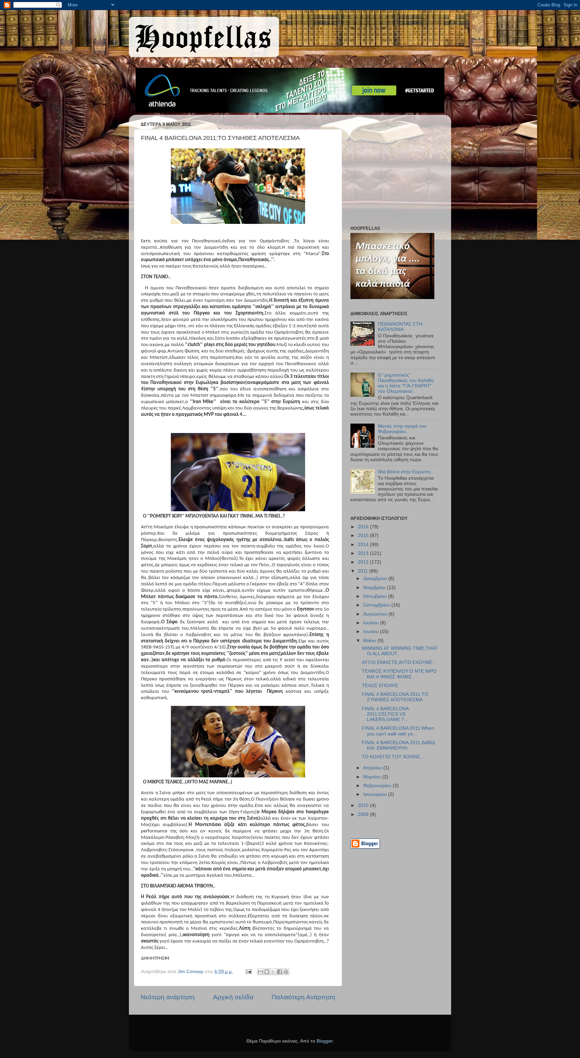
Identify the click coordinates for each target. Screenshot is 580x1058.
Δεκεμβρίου (375, 578)
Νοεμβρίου (375, 587)
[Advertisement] (392, 172)
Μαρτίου (372, 776)
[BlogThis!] (266, 971)
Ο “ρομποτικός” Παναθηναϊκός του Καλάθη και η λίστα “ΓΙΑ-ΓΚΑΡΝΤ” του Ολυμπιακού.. (406, 383)
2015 (364, 535)
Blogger (325, 1041)
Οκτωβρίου (375, 596)
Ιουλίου (371, 622)
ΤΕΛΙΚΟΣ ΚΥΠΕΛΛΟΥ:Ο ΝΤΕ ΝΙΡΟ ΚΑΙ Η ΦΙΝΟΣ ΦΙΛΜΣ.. (399, 674)
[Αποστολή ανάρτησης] (248, 971)
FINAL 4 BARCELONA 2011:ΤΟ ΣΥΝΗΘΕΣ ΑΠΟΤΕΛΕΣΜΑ (395, 697)
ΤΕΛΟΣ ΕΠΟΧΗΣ (380, 685)
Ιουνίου (371, 631)
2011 (363, 571)
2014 (364, 544)
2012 (364, 562)
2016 (364, 526)
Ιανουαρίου (375, 794)
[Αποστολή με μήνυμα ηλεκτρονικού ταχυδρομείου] (260, 971)
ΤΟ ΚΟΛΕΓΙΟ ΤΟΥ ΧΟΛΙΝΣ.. (392, 756)
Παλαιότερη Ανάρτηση (303, 997)
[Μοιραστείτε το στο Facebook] (279, 971)
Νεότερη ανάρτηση (168, 997)
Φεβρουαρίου (378, 785)
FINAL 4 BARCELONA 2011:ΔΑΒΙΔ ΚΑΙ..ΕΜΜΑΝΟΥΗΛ (398, 745)
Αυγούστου (375, 614)
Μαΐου (370, 640)
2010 (364, 805)
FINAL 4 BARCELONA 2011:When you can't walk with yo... (398, 731)
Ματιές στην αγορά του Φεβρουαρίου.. (402, 429)
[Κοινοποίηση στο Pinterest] (286, 971)
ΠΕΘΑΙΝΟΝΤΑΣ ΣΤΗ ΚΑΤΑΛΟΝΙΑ (400, 327)
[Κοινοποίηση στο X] (273, 971)
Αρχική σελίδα (233, 997)
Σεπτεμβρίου (377, 605)
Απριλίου (373, 767)
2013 (364, 553)
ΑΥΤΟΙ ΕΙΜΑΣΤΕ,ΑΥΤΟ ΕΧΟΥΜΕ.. (398, 662)
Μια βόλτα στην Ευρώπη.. (405, 471)
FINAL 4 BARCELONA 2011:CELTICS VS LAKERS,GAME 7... (385, 714)
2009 (364, 814)
